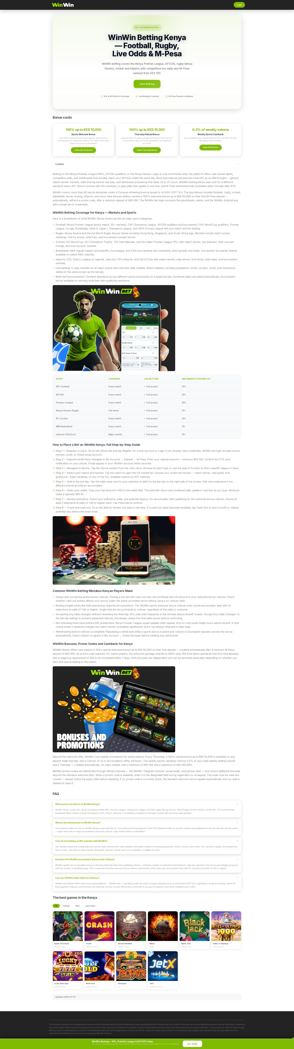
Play (67, 923)
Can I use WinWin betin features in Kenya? (77, 878)
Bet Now (192, 1044)
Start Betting (147, 83)
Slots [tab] (77, 906)
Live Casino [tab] (90, 906)
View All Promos (210, 147)
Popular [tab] (66, 906)
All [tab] (56, 906)
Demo (67, 929)
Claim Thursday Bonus (147, 150)
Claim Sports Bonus (83, 150)
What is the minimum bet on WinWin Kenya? (78, 822)
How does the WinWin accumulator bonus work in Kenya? (85, 859)
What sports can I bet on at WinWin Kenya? (77, 804)
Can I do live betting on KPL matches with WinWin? (81, 841)
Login (239, 5)
